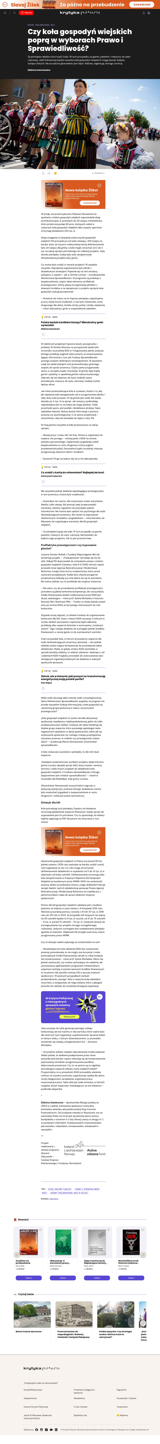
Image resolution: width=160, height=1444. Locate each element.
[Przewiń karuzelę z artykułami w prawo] (143, 1323)
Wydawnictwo (30, 1398)
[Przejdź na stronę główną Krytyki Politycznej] (42, 1368)
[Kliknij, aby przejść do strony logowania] (143, 12)
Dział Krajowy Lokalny (59, 1189)
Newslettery (79, 1398)
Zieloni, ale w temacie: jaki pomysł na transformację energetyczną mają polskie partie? (73, 678)
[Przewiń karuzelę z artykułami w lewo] (17, 1323)
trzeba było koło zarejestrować (76, 254)
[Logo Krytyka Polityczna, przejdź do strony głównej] (80, 13)
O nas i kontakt (80, 1406)
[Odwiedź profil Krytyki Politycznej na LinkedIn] (56, 1429)
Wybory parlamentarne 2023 (41, 25)
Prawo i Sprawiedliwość (87, 1189)
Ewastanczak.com (142, 1430)
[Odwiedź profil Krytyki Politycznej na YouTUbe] (51, 1429)
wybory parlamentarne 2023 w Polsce (69, 1193)
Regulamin (121, 1389)
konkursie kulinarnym (52, 789)
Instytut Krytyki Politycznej (36, 1406)
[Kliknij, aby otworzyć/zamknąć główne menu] (5, 13)
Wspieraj (28, 13)
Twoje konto (122, 1406)
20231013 (54, 1199)
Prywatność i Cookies (126, 1398)
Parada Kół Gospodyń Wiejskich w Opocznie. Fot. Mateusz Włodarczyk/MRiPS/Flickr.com (2, 166)
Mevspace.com (123, 1430)
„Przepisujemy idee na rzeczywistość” (41, 1383)
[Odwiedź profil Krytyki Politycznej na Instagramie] (41, 1429)
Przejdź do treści (12, 3)
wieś (44, 1193)
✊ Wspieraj (122, 1415)
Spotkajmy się (80, 1415)
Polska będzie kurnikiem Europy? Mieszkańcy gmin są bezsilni (72, 324)
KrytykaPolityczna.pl (33, 1389)
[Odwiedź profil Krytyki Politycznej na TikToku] (46, 1429)
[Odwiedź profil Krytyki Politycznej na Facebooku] (36, 1429)
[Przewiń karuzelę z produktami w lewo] (17, 1255)
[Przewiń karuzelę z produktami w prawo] (143, 1255)
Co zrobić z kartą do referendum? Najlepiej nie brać (72, 472)
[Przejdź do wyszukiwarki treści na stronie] (14, 12)
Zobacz (29, 1278)
